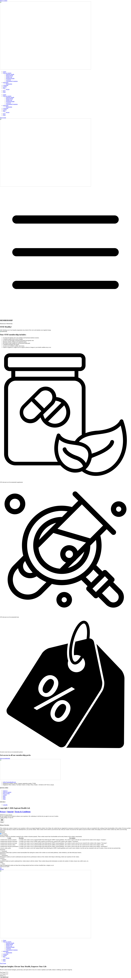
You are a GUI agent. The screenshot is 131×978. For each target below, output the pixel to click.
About (4, 71)
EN (1, 868)
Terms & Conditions (23, 812)
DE (1, 869)
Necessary (4, 833)
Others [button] (1, 862)
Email (1, 975)
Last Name (3, 974)
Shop (4, 90)
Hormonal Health (10, 78)
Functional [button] (2, 849)
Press (4, 92)
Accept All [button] (10, 817)
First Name (3, 972)
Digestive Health (10, 74)
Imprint (10, 812)
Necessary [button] (2, 832)
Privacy (3, 812)
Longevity (8, 79)
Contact (5, 86)
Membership (9, 84)
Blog (4, 88)
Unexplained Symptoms (12, 81)
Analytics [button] (2, 858)
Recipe (7, 89)
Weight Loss (9, 77)
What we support (7, 73)
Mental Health (9, 75)
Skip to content (3, 0)
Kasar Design (9, 814)
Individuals (5, 82)
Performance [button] (3, 854)
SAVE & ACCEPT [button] (4, 866)
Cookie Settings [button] (4, 817)
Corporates (5, 85)
